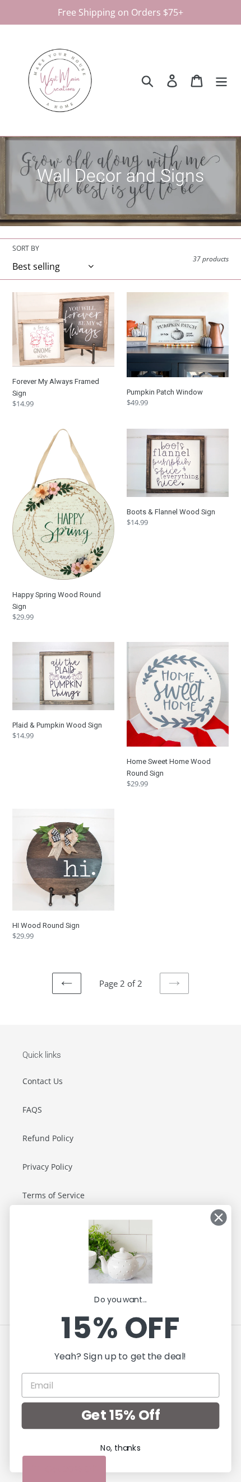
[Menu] (221, 80)
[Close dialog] (219, 1217)
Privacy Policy (47, 1166)
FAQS (32, 1109)
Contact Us (42, 1081)
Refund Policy (47, 1138)
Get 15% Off (120, 1415)
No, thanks (120, 1447)
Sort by (25, 248)
